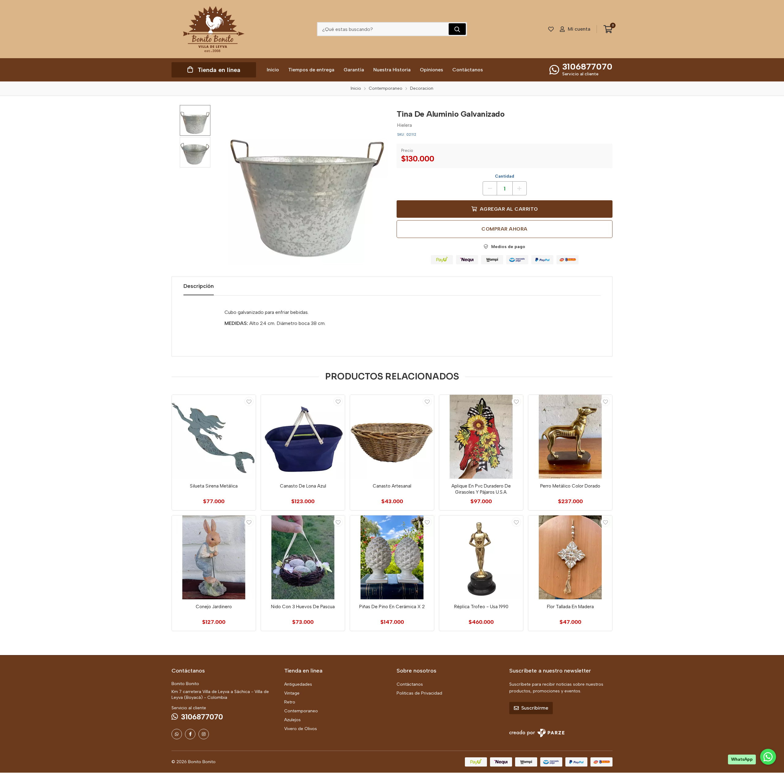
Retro (289, 702)
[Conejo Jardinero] (214, 557)
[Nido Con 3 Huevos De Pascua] (303, 557)
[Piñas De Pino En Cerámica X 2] (392, 557)
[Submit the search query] (457, 29)
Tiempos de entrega (311, 70)
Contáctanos (467, 70)
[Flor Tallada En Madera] (570, 557)
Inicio (273, 70)
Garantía (354, 70)
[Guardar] (249, 401)
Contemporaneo (301, 711)
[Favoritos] (551, 29)
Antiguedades (298, 684)
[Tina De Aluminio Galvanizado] (308, 185)
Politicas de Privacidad (419, 693)
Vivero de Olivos (300, 728)
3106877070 (587, 66)
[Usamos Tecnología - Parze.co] (536, 733)
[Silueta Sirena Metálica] (214, 437)
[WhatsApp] (177, 734)
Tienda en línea (219, 69)
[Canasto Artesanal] (392, 437)
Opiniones (431, 70)
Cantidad (504, 176)
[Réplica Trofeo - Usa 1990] (481, 557)
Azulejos (292, 719)
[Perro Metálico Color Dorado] (570, 437)
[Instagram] (203, 734)
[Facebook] (190, 734)
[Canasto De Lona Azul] (303, 437)
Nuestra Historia (392, 70)
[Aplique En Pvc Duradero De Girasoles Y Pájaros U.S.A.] (481, 437)
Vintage (292, 693)
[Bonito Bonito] (214, 29)
